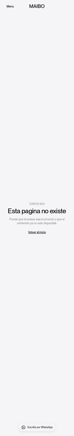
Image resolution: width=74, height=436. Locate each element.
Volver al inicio (37, 232)
